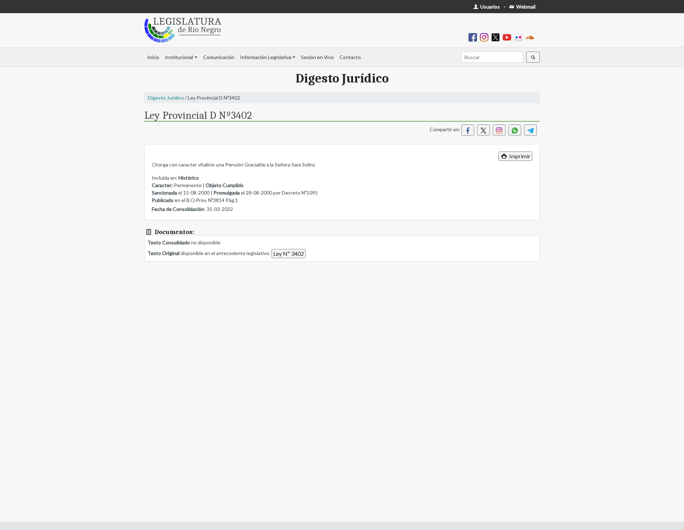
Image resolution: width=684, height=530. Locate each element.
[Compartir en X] (483, 130)
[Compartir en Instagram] (499, 130)
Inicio (153, 57)
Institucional (179, 57)
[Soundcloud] (531, 37)
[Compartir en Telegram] (530, 130)
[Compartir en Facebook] (467, 130)
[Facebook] (474, 37)
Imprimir (519, 156)
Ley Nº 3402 (288, 253)
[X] (497, 37)
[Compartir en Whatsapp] (514, 130)
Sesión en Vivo (317, 57)
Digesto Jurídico (166, 98)
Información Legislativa (265, 57)
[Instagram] (485, 37)
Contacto (350, 57)
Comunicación (218, 57)
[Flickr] (519, 37)
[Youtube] (508, 37)
